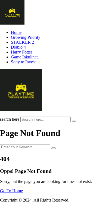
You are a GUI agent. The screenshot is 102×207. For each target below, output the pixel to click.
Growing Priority (25, 37)
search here (9, 119)
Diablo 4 (18, 47)
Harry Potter (21, 52)
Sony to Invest (23, 62)
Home (16, 32)
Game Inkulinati (25, 57)
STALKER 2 (22, 42)
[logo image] (21, 109)
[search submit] (74, 121)
